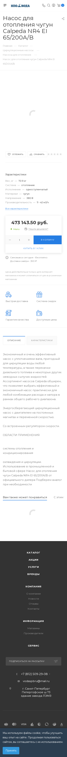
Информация (33, 621)
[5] (60, 154)
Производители (33, 633)
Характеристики (42, 340)
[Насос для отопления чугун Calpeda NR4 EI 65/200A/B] (33, 114)
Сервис (33, 645)
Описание (14, 340)
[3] (54, 154)
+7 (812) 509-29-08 (34, 674)
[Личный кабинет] (53, 5)
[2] (51, 154)
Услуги (33, 566)
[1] (48, 154)
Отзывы (33, 603)
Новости (33, 598)
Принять (11, 750)
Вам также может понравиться (25, 497)
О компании (33, 593)
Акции (33, 559)
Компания (33, 586)
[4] (57, 154)
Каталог (33, 552)
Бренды (33, 574)
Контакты (33, 608)
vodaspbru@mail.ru (36, 681)
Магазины (34, 628)
